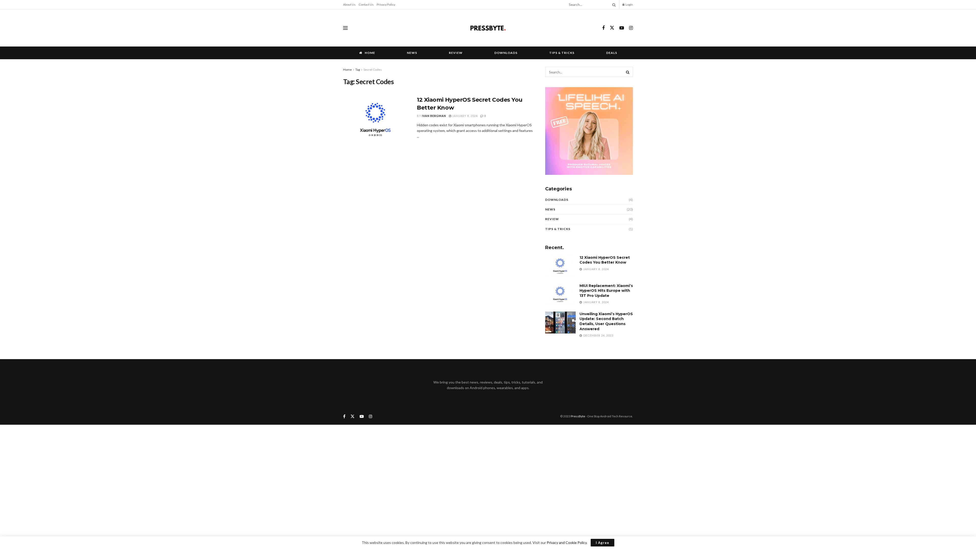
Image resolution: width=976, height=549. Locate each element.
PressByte (578, 416)
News (412, 53)
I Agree (602, 543)
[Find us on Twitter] (612, 28)
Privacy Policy (386, 4)
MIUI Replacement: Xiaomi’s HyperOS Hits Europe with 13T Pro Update (606, 290)
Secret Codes (372, 69)
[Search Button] (613, 4)
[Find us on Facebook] (603, 28)
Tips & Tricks (561, 53)
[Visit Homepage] (488, 27)
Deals (611, 53)
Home (370, 53)
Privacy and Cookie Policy (567, 542)
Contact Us (366, 4)
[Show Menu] (345, 28)
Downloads (505, 53)
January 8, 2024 (464, 115)
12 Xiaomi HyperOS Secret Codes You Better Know (605, 260)
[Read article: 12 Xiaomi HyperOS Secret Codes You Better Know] (376, 119)
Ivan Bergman (434, 115)
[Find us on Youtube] (621, 28)
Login (629, 4)
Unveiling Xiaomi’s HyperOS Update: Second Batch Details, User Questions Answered (606, 321)
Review (456, 53)
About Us (349, 4)
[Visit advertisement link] (589, 131)
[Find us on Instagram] (631, 28)
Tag (357, 69)
